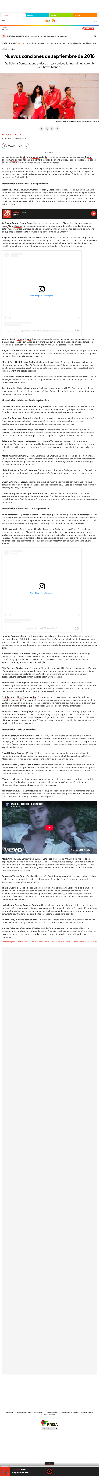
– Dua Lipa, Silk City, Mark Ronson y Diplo (28, 189)
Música (12, 49)
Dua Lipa (89, 174)
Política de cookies (52, 1412)
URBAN (77, 15)
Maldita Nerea (63, 237)
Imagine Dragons (8, 942)
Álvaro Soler (71, 174)
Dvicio (68, 942)
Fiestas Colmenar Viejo (56, 43)
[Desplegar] (49, 1463)
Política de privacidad (35, 1412)
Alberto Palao (7, 135)
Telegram (57, 128)
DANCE (53, 15)
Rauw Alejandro (74, 43)
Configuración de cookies (69, 1412)
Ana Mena (83, 243)
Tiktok (40, 1383)
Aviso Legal (10, 1412)
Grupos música (92, 942)
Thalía (53, 942)
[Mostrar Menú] (3, 21)
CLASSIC (30, 15)
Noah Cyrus (21, 362)
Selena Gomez (30, 942)
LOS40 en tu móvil (87, 1412)
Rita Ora (20, 942)
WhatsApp (52, 128)
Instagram (35, 1383)
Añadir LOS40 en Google (17, 146)
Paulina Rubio (21, 177)
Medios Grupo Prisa (49, 1428)
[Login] (96, 21)
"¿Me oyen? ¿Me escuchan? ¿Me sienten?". (72, 893)
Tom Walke (29, 350)
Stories (64, 1383)
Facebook (41, 128)
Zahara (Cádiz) (43, 942)
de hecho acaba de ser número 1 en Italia (56, 243)
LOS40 (6, 15)
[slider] (49, 1466)
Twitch (59, 1383)
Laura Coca (19, 135)
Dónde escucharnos (49, 1415)
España (5, 29)
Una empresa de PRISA (49, 1422)
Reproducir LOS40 (93, 213)
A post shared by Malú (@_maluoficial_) (42, 628)
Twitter (47, 128)
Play (49, 1471)
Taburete (60, 942)
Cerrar (95, 36)
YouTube (45, 1383)
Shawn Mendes (79, 942)
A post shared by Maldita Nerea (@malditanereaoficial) (42, 331)
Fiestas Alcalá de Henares (33, 43)
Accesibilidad (21, 1412)
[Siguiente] (95, 43)
